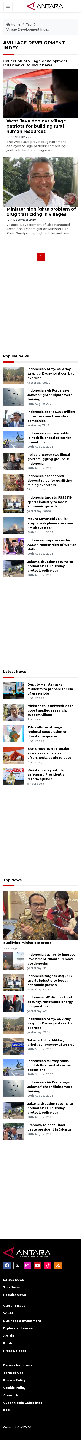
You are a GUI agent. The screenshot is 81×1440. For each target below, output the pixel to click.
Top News (12, 880)
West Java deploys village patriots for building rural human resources (36, 126)
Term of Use (13, 1373)
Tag (29, 24)
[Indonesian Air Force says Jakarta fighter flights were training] (13, 397)
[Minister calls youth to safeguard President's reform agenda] (13, 776)
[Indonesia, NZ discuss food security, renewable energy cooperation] (13, 1004)
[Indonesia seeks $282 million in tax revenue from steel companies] (13, 418)
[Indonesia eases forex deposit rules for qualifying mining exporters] (13, 482)
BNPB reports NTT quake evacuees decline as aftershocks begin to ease (49, 753)
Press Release (14, 1351)
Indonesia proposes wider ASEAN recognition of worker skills (51, 544)
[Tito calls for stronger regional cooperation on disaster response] (13, 733)
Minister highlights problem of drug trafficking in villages (41, 212)
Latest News (14, 672)
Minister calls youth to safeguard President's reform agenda (45, 774)
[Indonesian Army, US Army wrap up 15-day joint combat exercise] (13, 375)
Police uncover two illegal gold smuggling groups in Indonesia (48, 459)
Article (8, 1336)
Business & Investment (22, 1321)
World (8, 1313)
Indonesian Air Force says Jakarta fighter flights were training (50, 395)
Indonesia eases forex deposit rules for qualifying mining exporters (49, 480)
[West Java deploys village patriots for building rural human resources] (40, 94)
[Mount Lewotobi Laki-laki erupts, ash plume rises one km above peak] (13, 525)
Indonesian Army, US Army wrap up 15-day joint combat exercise (50, 373)
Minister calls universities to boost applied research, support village (50, 710)
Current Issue (14, 1306)
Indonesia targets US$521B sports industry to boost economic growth (49, 502)
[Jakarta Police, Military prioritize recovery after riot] (13, 1046)
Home (15, 24)
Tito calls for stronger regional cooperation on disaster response (47, 731)
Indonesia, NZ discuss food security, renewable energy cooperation (50, 1001)
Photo (8, 1343)
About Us (11, 1395)
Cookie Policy (14, 1388)
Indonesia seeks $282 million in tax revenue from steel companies (51, 416)
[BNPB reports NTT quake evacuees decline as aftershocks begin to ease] (13, 755)
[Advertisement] (40, 308)
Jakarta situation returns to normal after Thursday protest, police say (50, 566)
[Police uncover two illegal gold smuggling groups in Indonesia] (13, 461)
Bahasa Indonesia (17, 1365)
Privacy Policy (14, 1380)
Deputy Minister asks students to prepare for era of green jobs (50, 689)
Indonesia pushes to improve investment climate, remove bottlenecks (51, 959)
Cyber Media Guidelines (22, 1403)
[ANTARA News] (44, 6)
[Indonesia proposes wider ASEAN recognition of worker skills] (13, 546)
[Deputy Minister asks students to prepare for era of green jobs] (13, 691)
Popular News (16, 356)
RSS (6, 1410)
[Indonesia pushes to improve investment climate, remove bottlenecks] (13, 961)
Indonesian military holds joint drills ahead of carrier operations (49, 437)
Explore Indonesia (18, 1328)
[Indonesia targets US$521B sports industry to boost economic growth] (13, 504)
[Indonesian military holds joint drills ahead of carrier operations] (13, 439)
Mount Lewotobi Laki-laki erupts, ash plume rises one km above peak (50, 523)
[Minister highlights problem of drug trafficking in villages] (40, 181)
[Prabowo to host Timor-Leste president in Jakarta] (13, 1131)
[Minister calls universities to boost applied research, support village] (13, 712)
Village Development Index (27, 29)
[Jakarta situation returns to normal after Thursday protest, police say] (13, 568)
